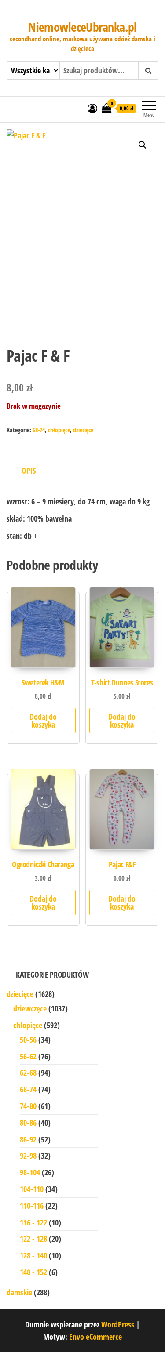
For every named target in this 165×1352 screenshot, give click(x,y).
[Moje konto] (92, 108)
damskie (19, 1292)
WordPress (117, 1324)
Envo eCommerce (95, 1336)
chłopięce (59, 430)
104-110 (32, 1189)
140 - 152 (33, 1272)
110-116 (32, 1205)
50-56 (28, 1039)
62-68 (28, 1072)
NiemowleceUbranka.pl (82, 26)
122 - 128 (33, 1238)
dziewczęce (30, 1008)
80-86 (28, 1122)
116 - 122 (33, 1222)
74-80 (28, 1106)
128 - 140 (33, 1255)
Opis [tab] (29, 470)
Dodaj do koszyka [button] (43, 720)
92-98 (28, 1155)
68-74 (39, 430)
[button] (142, 145)
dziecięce (83, 430)
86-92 (28, 1139)
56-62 (28, 1056)
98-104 (30, 1172)
